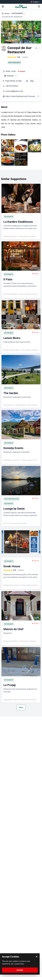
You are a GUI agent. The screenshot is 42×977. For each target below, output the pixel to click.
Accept (20, 970)
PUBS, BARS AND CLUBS (11, 499)
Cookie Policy (19, 964)
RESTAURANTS (17, 13)
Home (7, 13)
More (21, 707)
